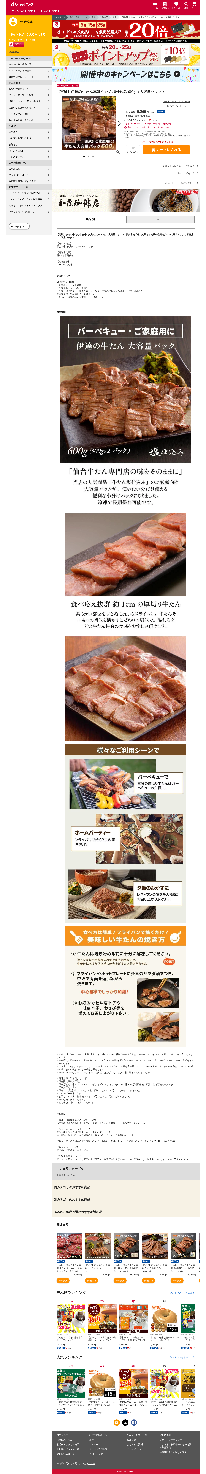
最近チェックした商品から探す (24, 101)
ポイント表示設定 (98, 1449)
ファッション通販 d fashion (22, 212)
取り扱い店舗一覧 (66, 1454)
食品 (94, 17)
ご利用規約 (14, 169)
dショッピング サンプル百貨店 (24, 193)
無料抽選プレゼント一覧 (21, 77)
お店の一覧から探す (19, 88)
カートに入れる (166, 149)
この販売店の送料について (176, 106)
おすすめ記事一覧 (98, 1435)
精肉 (114, 17)
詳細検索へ (14, 52)
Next (192, 1314)
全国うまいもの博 (66, 1175)
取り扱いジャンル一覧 (68, 1449)
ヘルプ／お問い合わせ (20, 138)
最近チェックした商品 (68, 1444)
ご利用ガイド (15, 132)
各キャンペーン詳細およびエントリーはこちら (148, 127)
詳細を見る (63, 1280)
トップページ (59, 17)
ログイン (19, 226)
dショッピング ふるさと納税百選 (25, 199)
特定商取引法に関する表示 (22, 181)
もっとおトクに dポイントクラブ (25, 205)
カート (92, 1439)
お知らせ (13, 144)
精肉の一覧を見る (186, 173)
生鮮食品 (104, 17)
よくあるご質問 (17, 151)
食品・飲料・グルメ (78, 17)
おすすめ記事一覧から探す (22, 120)
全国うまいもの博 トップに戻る (178, 166)
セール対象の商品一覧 (20, 64)
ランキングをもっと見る (182, 1292)
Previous (59, 1314)
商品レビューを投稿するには (180, 183)
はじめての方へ (17, 157)
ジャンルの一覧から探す (21, 95)
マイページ (95, 1444)
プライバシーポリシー (20, 175)
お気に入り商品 (64, 1439)
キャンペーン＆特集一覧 (21, 71)
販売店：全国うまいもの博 (176, 101)
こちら (91, 1463)
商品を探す (62, 1435)
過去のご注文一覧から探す (22, 107)
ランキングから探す (19, 114)
